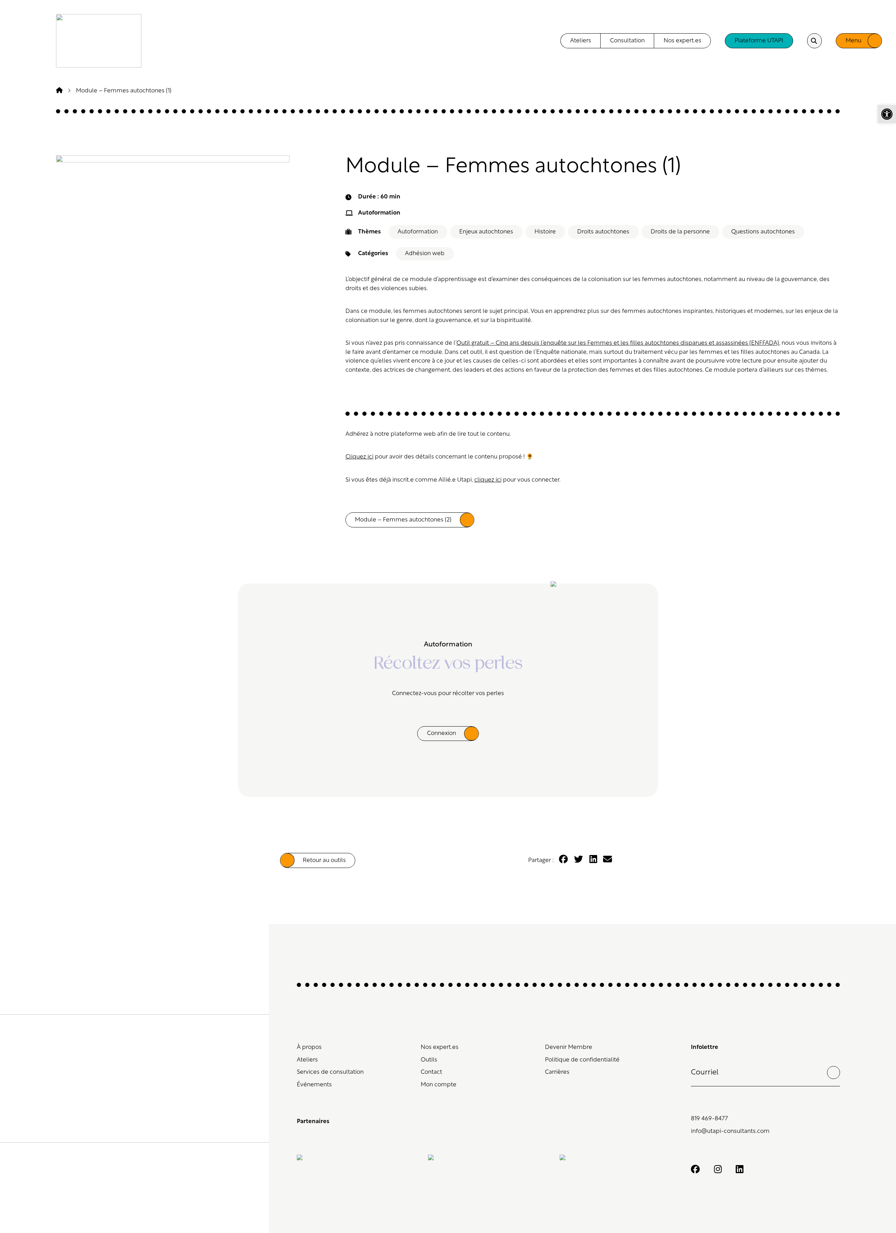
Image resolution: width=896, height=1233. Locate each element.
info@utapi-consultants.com (730, 1131)
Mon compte (438, 1085)
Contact (431, 1072)
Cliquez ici (359, 457)
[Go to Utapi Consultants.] (59, 91)
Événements (314, 1085)
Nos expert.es (682, 41)
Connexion (441, 733)
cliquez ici (488, 480)
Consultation (627, 41)
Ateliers (580, 41)
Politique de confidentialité (582, 1060)
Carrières (557, 1072)
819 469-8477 (709, 1119)
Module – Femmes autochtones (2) (403, 520)
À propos (309, 1047)
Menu (853, 41)
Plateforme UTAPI (759, 41)
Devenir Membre (568, 1047)
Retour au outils (324, 860)
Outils (429, 1060)
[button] (887, 114)
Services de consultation (330, 1072)
